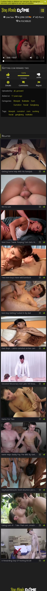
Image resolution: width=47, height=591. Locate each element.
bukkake (29, 115)
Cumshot (17, 105)
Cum (33, 101)
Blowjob (17, 101)
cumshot (21, 111)
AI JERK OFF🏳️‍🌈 (24, 17)
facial (11, 115)
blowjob (12, 111)
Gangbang (34, 105)
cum (28, 111)
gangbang (19, 115)
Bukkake (25, 101)
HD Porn (39, 17)
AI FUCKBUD (24, 21)
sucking (35, 111)
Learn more (38, 3)
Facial (25, 105)
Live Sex (9, 17)
